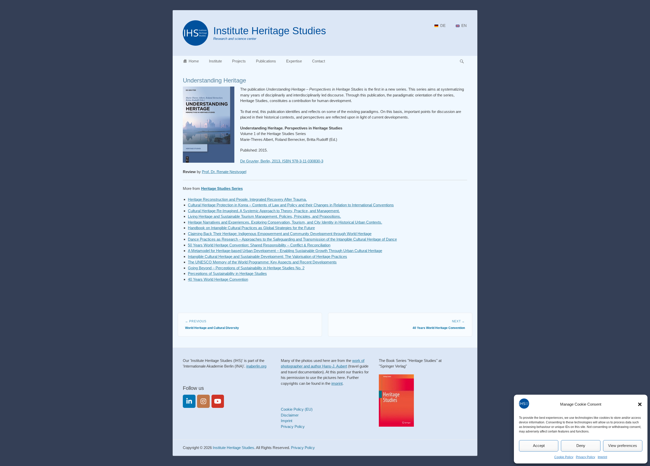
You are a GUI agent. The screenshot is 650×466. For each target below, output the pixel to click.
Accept (539, 445)
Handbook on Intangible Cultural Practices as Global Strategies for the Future (251, 228)
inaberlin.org (256, 366)
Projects (239, 61)
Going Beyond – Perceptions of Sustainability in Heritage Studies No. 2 (246, 268)
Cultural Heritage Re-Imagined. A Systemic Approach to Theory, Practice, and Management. (264, 211)
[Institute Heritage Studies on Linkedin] (189, 401)
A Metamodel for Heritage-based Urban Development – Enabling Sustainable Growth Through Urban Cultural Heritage (285, 250)
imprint (337, 383)
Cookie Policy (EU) (297, 409)
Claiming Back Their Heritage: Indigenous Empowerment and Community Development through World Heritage (279, 233)
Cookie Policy (563, 457)
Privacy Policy (585, 457)
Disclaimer (290, 415)
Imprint (602, 457)
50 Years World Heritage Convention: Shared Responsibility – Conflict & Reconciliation (259, 245)
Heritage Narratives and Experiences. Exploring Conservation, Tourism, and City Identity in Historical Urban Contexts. (285, 222)
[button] (639, 404)
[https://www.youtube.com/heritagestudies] (218, 401)
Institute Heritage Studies (269, 30)
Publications (266, 61)
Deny (580, 445)
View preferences (622, 445)
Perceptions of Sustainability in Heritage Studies (227, 273)
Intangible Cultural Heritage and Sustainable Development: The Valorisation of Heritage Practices (267, 256)
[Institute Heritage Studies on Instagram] (203, 401)
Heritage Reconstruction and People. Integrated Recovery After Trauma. (247, 199)
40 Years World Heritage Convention (218, 279)
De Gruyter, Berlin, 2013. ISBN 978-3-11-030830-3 (281, 161)
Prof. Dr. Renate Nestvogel (224, 172)
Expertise (294, 61)
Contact (318, 61)
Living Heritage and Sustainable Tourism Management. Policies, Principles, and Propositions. (264, 216)
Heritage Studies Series (222, 188)
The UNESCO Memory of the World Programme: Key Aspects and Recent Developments (262, 262)
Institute (215, 61)
